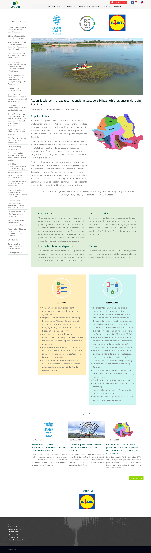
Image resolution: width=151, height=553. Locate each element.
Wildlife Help (13, 240)
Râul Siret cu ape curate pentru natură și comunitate (17, 140)
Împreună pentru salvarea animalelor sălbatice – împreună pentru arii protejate (16, 204)
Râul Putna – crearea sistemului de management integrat (16, 222)
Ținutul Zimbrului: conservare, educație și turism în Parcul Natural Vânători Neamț (17, 97)
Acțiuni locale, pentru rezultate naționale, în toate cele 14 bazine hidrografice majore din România (17, 79)
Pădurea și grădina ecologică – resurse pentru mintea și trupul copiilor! (17, 156)
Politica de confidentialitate (17, 540)
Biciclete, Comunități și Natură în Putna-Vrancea (17, 37)
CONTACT (118, 6)
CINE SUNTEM (53, 6)
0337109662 (14, 532)
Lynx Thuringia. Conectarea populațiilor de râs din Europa (17, 107)
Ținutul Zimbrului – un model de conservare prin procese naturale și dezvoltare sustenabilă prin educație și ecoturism (17, 120)
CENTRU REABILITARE (88, 6)
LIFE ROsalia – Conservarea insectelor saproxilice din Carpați (17, 166)
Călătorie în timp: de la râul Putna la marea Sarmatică (16, 214)
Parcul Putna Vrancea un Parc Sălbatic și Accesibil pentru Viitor (17, 55)
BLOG (105, 6)
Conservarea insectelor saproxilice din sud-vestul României (17, 29)
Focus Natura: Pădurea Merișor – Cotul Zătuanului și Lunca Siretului (17, 232)
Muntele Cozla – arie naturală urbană (16, 89)
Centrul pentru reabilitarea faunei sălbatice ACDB (15, 246)
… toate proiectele (15, 252)
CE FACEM (69, 6)
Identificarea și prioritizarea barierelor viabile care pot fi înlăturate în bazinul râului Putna (17, 66)
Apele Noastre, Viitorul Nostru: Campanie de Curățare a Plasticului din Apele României (17, 45)
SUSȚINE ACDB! (120, 2)
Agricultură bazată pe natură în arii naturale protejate (16, 131)
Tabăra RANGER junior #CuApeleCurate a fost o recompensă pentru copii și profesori (49, 447)
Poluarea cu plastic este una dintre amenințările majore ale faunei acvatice (85, 447)
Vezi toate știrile (136, 478)
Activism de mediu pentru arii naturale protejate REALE (15, 175)
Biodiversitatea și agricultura (14, 148)
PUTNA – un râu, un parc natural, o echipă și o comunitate (17, 183)
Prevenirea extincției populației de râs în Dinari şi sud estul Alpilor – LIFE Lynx (17, 193)
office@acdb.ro (13, 537)
